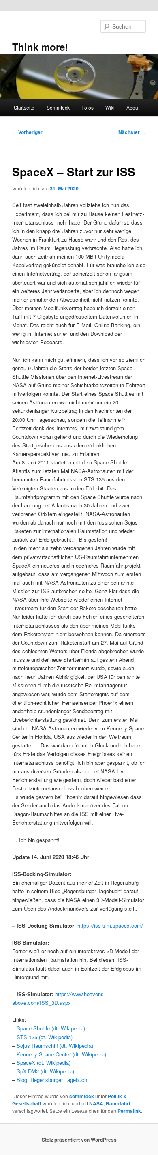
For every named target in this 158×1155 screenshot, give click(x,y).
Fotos (87, 107)
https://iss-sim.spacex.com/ (110, 925)
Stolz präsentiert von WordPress (79, 1139)
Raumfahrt (118, 1103)
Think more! (40, 47)
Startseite (24, 107)
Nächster (132, 132)
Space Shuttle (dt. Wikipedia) (51, 1028)
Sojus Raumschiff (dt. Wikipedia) (55, 1045)
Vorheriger (27, 132)
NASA (96, 1103)
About (132, 107)
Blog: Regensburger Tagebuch (52, 1080)
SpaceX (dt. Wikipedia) (43, 1062)
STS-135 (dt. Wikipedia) (45, 1037)
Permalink (129, 1110)
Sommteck (58, 107)
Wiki (110, 107)
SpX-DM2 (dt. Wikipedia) (45, 1071)
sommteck (81, 1096)
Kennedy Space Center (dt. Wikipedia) (61, 1054)
